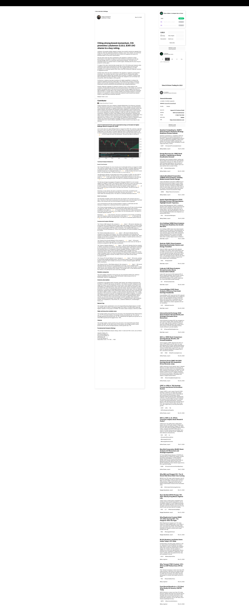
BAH (162, 353)
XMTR (162, 601)
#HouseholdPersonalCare (167, 437)
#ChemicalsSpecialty (169, 281)
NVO (162, 509)
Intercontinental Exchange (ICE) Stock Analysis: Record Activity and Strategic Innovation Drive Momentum (172, 315)
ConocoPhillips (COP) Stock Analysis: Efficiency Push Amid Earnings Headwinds (170, 291)
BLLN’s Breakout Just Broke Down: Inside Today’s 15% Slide (171, 540)
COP (162, 305)
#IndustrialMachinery (170, 578)
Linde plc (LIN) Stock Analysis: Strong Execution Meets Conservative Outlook (170, 270)
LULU (106, 96)
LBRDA (162, 191)
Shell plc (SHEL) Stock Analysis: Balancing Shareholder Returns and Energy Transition (171, 245)
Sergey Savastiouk (106, 16)
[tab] (162, 59)
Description (163, 39)
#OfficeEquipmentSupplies (167, 410)
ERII (161, 168)
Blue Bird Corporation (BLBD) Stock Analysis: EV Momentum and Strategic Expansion (172, 450)
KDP (166, 435)
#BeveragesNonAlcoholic (167, 441)
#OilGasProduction (169, 305)
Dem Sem (162, 238)
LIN (161, 281)
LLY (166, 509)
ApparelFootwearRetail (170, 103)
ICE (161, 329)
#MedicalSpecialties (170, 556)
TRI (170, 408)
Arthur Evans (163, 355)
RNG (162, 531)
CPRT (162, 408)
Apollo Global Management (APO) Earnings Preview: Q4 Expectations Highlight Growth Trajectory (171, 201)
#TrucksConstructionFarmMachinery (174, 466)
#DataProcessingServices (175, 353)
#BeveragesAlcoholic (166, 439)
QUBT (162, 146)
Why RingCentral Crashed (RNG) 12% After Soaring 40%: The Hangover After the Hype (171, 518)
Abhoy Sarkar (163, 148)
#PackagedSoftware (170, 531)
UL (169, 435)
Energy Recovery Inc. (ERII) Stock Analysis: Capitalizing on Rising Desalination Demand (171, 155)
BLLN (162, 556)
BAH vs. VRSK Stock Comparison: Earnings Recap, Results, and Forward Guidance (171, 338)
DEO (162, 435)
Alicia (161, 559)
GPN (166, 408)
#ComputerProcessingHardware (173, 146)
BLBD (162, 466)
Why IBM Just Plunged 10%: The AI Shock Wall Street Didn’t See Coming (172, 475)
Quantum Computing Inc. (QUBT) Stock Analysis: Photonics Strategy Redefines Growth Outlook (171, 131)
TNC (162, 578)
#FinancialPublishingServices (171, 329)
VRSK (166, 353)
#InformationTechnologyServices (172, 487)
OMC (162, 377)
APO (162, 215)
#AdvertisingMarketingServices (172, 377)
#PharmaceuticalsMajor (174, 509)
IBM (161, 487)
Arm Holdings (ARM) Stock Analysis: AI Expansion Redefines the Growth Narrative (172, 224)
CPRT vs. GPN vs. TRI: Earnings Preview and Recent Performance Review (171, 387)
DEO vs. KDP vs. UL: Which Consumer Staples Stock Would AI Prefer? (171, 419)
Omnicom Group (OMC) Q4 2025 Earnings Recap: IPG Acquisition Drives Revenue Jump (171, 362)
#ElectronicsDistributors (171, 601)
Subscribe (172, 42)
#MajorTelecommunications (172, 191)
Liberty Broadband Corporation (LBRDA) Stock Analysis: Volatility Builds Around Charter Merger (171, 177)
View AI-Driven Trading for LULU (172, 85)
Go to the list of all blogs (102, 11)
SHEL (162, 260)
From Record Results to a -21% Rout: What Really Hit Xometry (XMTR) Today (172, 588)
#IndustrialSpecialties (169, 168)
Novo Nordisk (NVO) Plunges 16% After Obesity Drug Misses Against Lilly (171, 496)
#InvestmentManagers (170, 215)
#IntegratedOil (168, 260)
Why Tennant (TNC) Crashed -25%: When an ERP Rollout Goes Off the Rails (171, 565)
